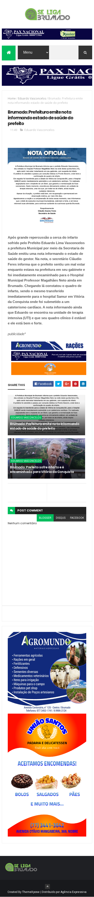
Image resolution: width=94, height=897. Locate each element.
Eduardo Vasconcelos (32, 98)
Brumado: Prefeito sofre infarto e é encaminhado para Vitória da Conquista (42, 469)
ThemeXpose (31, 892)
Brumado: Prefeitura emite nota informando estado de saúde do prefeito (44, 426)
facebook (77, 517)
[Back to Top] (47, 886)
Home (12, 98)
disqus (60, 517)
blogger (45, 517)
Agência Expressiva (73, 892)
